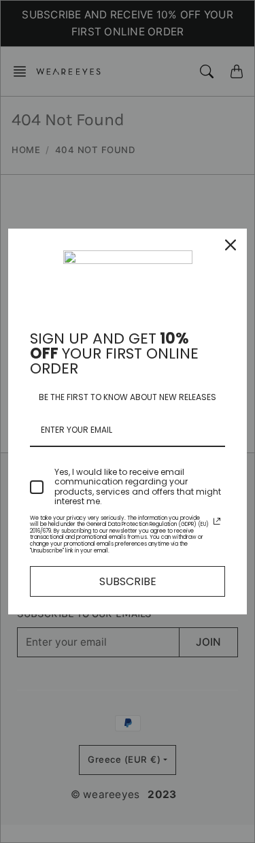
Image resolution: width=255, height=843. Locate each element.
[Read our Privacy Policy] (217, 521)
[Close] (230, 245)
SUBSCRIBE (127, 581)
